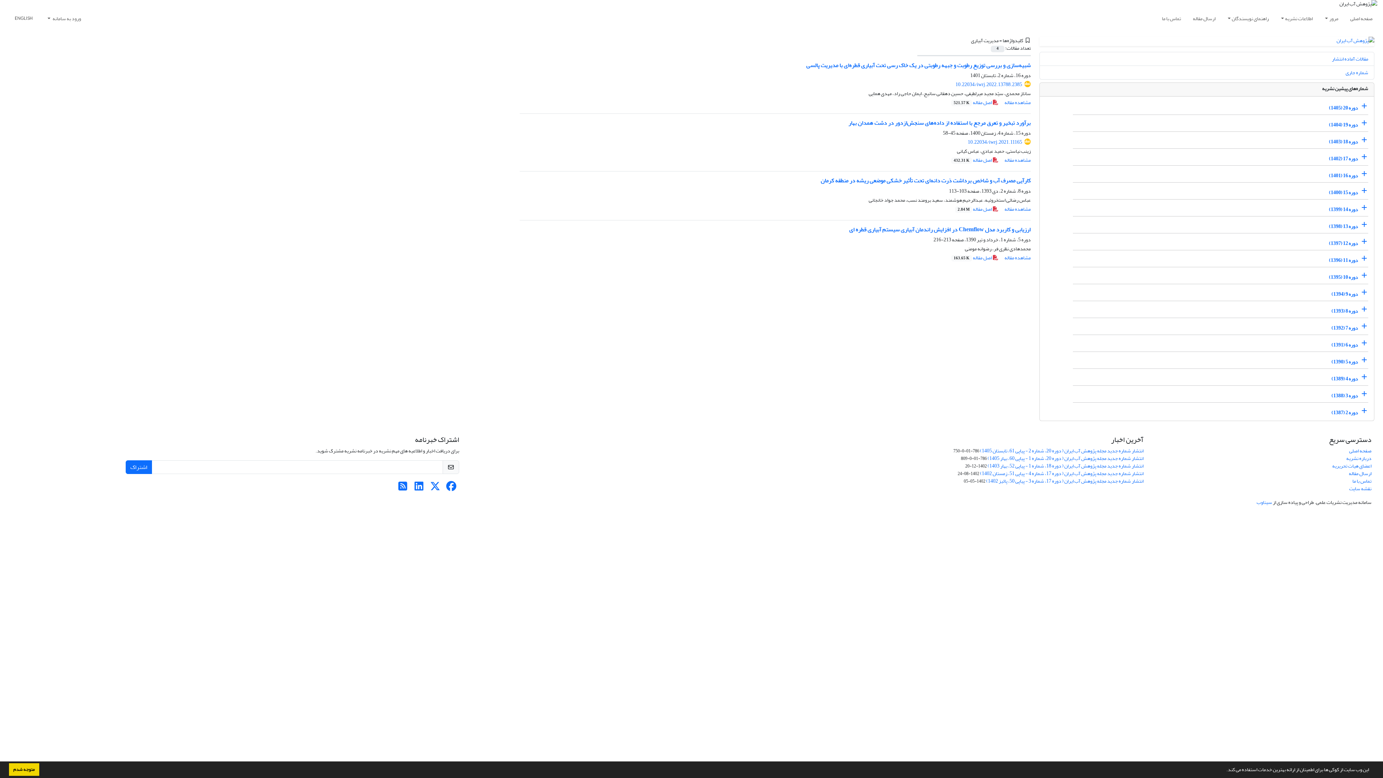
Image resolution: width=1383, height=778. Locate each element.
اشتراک (138, 467)
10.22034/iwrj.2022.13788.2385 (988, 84)
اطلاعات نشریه (1299, 18)
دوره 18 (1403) (1343, 142)
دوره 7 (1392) (1344, 328)
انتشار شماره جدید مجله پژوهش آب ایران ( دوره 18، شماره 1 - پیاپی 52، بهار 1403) (1065, 466)
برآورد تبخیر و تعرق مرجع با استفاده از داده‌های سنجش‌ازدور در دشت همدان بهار (940, 122)
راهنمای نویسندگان (1250, 18)
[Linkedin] (419, 488)
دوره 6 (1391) (1344, 345)
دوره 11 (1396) (1343, 260)
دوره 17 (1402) (1343, 159)
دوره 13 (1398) (1343, 226)
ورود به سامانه (66, 18)
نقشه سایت (1360, 488)
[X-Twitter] (435, 488)
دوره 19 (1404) (1343, 125)
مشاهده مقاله (1017, 102)
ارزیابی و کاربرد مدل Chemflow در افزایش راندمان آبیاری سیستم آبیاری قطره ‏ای (940, 229)
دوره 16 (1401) (1343, 175)
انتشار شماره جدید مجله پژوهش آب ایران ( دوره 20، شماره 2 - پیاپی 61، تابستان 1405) (1061, 451)
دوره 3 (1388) (1344, 396)
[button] (1224, 770)
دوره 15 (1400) (1343, 192)
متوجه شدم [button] (24, 769)
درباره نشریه (1358, 458)
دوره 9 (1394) (1344, 294)
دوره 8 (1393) (1344, 311)
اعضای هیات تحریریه (1351, 466)
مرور (1333, 18)
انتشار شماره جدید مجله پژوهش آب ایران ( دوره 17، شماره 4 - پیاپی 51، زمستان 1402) (1061, 473)
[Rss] (403, 488)
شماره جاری (1357, 72)
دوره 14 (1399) (1343, 209)
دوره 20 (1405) (1343, 108)
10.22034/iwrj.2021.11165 (995, 142)
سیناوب (1264, 502)
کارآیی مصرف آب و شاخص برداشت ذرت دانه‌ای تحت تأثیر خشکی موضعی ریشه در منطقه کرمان (926, 180)
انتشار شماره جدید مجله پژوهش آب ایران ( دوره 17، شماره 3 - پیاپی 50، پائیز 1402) (1064, 481)
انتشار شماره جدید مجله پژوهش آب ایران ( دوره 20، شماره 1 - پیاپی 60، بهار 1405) (1065, 458)
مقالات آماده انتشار (1350, 59)
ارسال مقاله (1204, 18)
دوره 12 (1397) (1343, 243)
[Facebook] (451, 488)
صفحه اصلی (1361, 18)
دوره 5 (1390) (1344, 362)
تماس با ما (1171, 18)
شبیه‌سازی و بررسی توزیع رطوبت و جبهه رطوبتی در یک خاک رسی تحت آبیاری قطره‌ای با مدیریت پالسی (918, 65)
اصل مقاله (973, 102)
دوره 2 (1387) (1344, 412)
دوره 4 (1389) (1344, 379)
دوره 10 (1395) (1343, 277)
